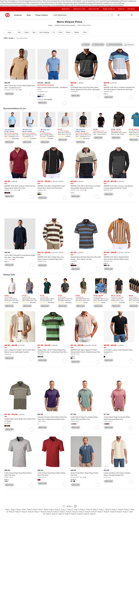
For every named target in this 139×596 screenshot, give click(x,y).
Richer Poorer (75, 477)
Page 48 (80, 514)
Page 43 (48, 514)
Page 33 (75, 511)
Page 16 (95, 509)
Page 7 (40, 509)
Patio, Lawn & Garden (85, 1)
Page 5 (29, 509)
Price (85, 32)
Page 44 (54, 514)
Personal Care (126, 1)
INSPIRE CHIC (108, 91)
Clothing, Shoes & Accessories (46, 1)
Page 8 (46, 509)
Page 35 (87, 511)
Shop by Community (113, 3)
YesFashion (7, 354)
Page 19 (114, 509)
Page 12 (70, 509)
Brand (68, 32)
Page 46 (67, 514)
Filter (9, 32)
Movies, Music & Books (75, 3)
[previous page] (63, 506)
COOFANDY (74, 91)
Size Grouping (44, 32)
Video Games (63, 3)
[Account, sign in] (122, 15)
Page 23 (11, 511)
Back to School (18, 1)
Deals (7, 5)
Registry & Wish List (109, 9)
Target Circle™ (66, 9)
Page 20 (121, 509)
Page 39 (113, 511)
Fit (54, 32)
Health (11, 3)
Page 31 (62, 511)
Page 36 (94, 511)
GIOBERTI (74, 261)
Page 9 (51, 509)
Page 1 (7, 509)
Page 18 (108, 509)
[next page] (75, 506)
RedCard (104, 5)
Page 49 (86, 514)
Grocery (95, 1)
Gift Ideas (96, 3)
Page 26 (30, 511)
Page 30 (56, 511)
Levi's (6, 259)
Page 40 (119, 511)
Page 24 (18, 511)
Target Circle (111, 5)
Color (60, 32)
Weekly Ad (62, 5)
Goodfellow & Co (9, 90)
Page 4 (24, 509)
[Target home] (7, 15)
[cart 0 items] (132, 15)
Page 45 (61, 514)
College (26, 1)
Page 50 (93, 514)
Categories (18, 15)
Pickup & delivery (41, 15)
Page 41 (125, 511)
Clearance (12, 5)
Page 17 (102, 509)
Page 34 (81, 511)
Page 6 (35, 509)
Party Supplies (88, 3)
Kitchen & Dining (72, 1)
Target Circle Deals (52, 5)
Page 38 (106, 511)
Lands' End (107, 477)
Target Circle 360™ (93, 9)
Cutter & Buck (42, 421)
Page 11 (64, 509)
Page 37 (100, 511)
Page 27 (37, 511)
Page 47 (73, 514)
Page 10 (57, 509)
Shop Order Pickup (72, 5)
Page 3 (18, 509)
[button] (9, 129)
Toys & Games (41, 3)
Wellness (17, 3)
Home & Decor (62, 1)
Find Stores (119, 5)
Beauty (118, 1)
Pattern (76, 32)
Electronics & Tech (52, 3)
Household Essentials (105, 1)
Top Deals (43, 5)
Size (33, 32)
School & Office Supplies (28, 3)
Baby (114, 1)
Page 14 (83, 509)
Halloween (32, 1)
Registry (98, 5)
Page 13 (76, 509)
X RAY (106, 354)
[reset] (108, 15)
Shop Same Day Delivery (87, 5)
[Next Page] (133, 32)
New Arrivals (20, 5)
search (112, 15)
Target (50, 25)
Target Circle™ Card (79, 9)
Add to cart (9, 94)
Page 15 (89, 509)
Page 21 (127, 509)
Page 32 (68, 511)
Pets (7, 3)
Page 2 (13, 509)
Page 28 (43, 511)
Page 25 (24, 511)
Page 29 (49, 511)
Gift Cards (103, 3)
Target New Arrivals (6, 1)
